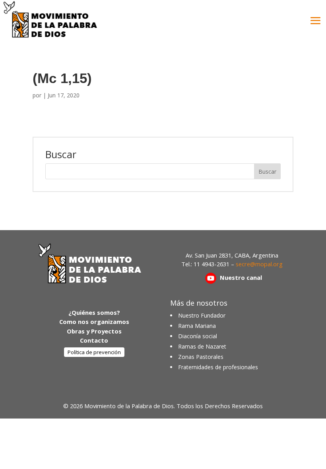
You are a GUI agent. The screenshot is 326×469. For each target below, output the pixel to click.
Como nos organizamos (94, 322)
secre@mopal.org (259, 264)
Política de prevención (94, 352)
